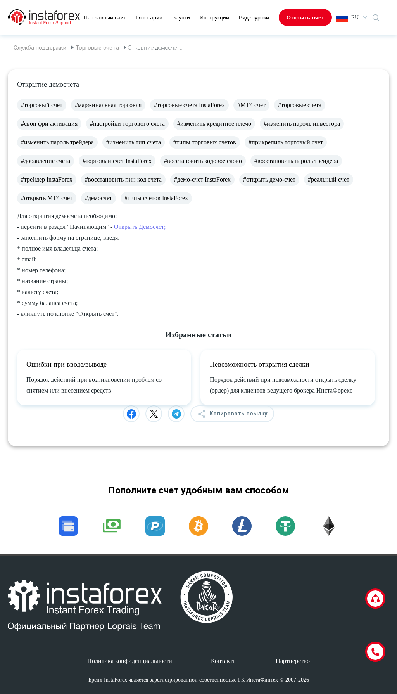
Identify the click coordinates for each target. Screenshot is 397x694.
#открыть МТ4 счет (46, 198)
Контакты (224, 661)
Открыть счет (305, 17)
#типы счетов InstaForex (156, 198)
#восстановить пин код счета (123, 179)
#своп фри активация (49, 123)
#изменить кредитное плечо (214, 123)
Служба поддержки (40, 47)
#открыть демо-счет (269, 179)
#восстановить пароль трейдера (296, 160)
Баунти (181, 17)
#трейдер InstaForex (46, 179)
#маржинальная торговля (108, 105)
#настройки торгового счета (127, 123)
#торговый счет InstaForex (117, 160)
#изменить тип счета (133, 142)
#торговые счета (299, 105)
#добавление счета (45, 160)
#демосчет (98, 198)
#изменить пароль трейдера (57, 142)
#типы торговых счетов (204, 142)
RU (355, 17)
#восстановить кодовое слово (203, 160)
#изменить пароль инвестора (302, 123)
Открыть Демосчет (139, 226)
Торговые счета (97, 47)
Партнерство (293, 661)
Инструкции (214, 17)
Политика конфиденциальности (129, 661)
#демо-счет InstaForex (202, 179)
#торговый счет (41, 105)
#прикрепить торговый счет (286, 142)
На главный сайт (105, 17)
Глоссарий (149, 17)
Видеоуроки (254, 17)
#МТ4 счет (251, 105)
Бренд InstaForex (107, 680)
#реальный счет (328, 179)
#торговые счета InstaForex (189, 105)
